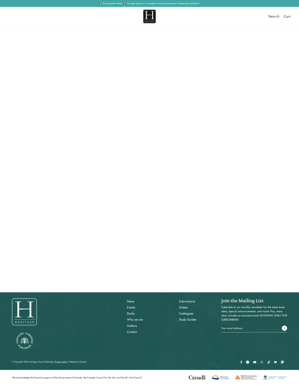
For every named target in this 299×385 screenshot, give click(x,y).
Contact (132, 332)
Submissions (187, 301)
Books (131, 313)
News (130, 301)
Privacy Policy (61, 361)
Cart (287, 16)
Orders (183, 307)
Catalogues (186, 313)
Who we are (135, 319)
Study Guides (187, 319)
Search (274, 16)
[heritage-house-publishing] (149, 16)
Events (131, 307)
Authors (132, 326)
